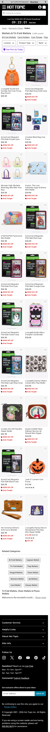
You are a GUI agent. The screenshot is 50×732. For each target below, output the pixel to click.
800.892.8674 (8, 726)
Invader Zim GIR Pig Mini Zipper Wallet (11, 430)
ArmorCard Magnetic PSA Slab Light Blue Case (12, 382)
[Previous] (2, 2)
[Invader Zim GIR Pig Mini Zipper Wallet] (12, 411)
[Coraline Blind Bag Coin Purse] (36, 119)
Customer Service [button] (11, 622)
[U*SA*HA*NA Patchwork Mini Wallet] (12, 218)
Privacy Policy (10, 707)
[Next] (45, 2)
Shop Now (33, 2)
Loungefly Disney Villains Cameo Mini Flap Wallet (36, 382)
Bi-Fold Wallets (15, 560)
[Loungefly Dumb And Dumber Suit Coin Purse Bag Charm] (12, 71)
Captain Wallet (33, 560)
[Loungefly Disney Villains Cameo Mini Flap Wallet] (36, 363)
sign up (40, 694)
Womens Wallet (17, 579)
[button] (3, 7)
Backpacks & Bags (16, 28)
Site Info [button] (6, 643)
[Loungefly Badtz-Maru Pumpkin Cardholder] (36, 314)
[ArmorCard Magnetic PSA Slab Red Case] (36, 218)
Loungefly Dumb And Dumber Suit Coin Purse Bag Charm (11, 91)
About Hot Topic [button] (10, 636)
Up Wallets (33, 579)
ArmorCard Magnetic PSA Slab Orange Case (35, 285)
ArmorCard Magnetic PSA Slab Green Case (10, 333)
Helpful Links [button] (9, 629)
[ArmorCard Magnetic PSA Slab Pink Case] (12, 266)
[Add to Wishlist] (21, 58)
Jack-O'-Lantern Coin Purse (34, 480)
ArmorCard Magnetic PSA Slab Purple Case (10, 138)
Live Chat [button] (29, 666)
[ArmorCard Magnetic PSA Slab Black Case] (12, 461)
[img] (4, 658)
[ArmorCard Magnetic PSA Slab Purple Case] (12, 119)
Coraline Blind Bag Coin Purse (35, 138)
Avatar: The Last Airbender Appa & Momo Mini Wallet (35, 187)
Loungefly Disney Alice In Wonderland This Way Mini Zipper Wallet (36, 530)
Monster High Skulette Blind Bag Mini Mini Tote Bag (11, 187)
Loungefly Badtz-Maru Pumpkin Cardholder (35, 333)
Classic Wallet (31, 585)
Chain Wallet (32, 572)
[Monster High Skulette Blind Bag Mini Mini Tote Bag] (12, 167)
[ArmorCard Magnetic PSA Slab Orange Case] (36, 266)
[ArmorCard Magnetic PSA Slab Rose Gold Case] (36, 71)
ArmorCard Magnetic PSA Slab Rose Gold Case (36, 90)
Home (4, 28)
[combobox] (24, 13)
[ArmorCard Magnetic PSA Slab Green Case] (12, 314)
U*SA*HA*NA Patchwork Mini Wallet (11, 237)
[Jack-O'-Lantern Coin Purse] (36, 461)
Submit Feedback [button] (21, 678)
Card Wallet (16, 585)
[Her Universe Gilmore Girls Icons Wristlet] (12, 510)
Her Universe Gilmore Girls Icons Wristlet (10, 529)
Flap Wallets (32, 566)
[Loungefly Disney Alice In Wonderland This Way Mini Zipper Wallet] (36, 510)
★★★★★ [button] (29, 487)
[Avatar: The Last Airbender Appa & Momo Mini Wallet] (36, 167)
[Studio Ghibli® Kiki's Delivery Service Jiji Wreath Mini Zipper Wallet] (36, 411)
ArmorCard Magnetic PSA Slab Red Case (34, 237)
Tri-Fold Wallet (16, 566)
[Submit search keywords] (4, 13)
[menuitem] (44, 7)
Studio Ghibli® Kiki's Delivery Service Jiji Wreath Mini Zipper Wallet (33, 431)
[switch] (13, 49)
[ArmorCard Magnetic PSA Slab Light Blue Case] (12, 363)
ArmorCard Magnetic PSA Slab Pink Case (10, 285)
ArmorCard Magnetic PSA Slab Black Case (10, 480)
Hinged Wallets (16, 572)
